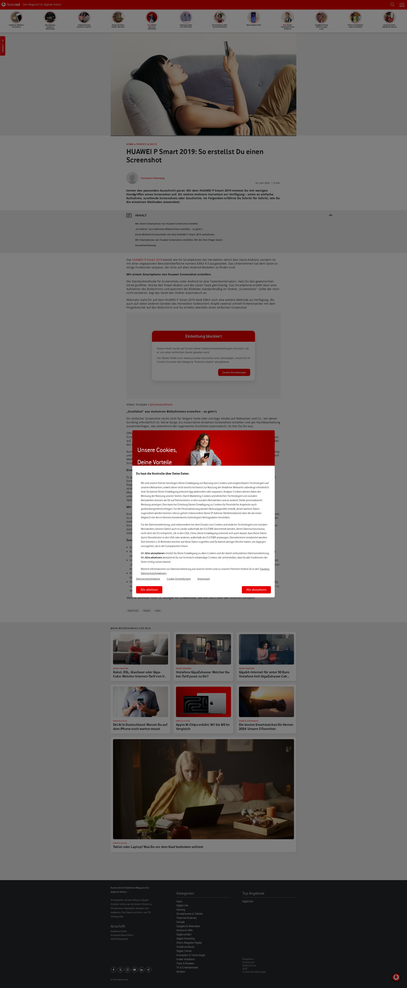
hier (191, 491)
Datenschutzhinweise (148, 578)
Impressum (203, 578)
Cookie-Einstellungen (179, 578)
